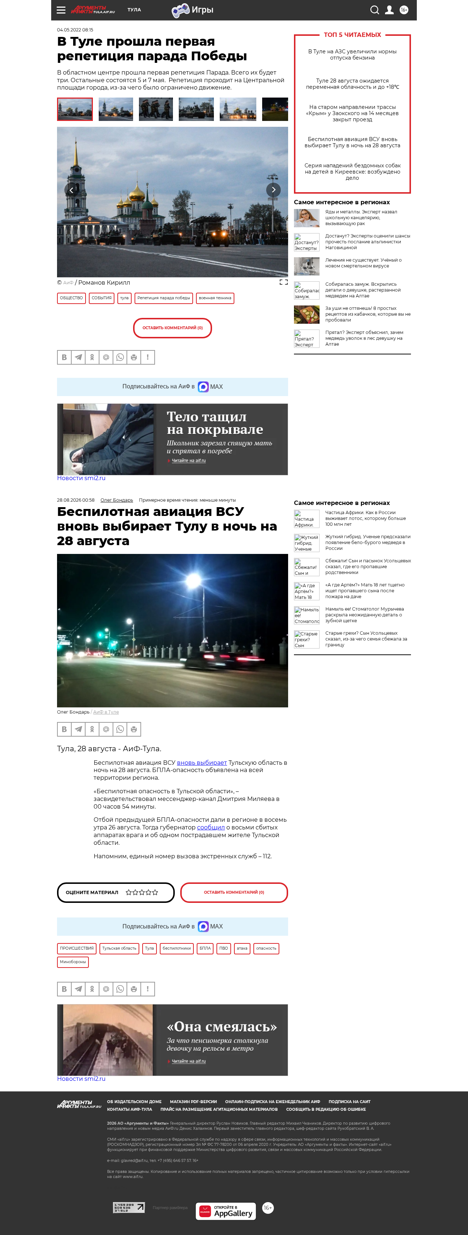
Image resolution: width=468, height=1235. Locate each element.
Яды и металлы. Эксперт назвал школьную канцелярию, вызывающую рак (361, 217)
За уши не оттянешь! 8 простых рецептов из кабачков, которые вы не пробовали (368, 314)
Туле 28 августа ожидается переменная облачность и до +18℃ (352, 84)
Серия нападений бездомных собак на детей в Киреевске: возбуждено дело (353, 172)
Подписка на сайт (349, 1101)
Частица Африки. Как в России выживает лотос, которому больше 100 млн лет (365, 518)
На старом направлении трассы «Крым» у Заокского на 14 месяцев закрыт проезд (352, 113)
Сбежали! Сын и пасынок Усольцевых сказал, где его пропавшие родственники (368, 566)
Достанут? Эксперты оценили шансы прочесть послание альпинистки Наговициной (367, 241)
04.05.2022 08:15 (75, 30)
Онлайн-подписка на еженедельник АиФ (272, 1101)
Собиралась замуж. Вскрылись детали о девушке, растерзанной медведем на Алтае (363, 290)
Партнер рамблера (170, 1207)
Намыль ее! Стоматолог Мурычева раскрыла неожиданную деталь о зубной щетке (364, 614)
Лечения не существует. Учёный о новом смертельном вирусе (363, 263)
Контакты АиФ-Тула (129, 1109)
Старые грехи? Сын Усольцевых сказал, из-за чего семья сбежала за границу (366, 638)
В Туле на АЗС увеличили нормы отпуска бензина (352, 55)
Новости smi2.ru (81, 478)
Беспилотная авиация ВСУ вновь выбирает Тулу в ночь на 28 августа (352, 142)
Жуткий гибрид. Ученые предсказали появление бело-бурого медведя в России (368, 542)
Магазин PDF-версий (193, 1101)
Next (274, 190)
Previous (72, 190)
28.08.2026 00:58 (76, 500)
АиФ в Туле (106, 712)
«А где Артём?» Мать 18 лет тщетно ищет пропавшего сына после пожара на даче (365, 590)
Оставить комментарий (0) (173, 328)
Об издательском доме (134, 1101)
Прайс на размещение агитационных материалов (219, 1109)
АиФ (68, 282)
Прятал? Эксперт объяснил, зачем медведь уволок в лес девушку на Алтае (364, 338)
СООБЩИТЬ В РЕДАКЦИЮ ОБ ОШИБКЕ (326, 1109)
